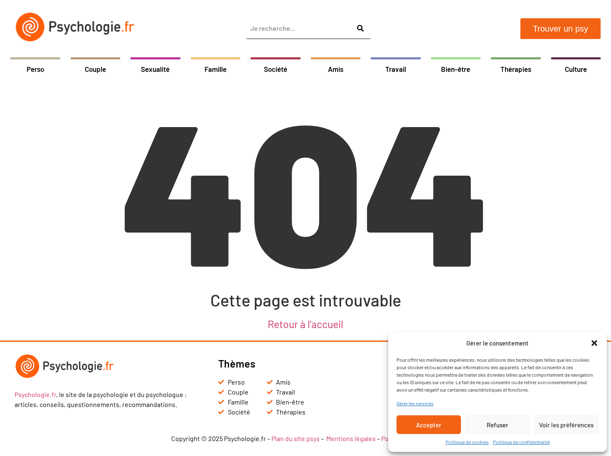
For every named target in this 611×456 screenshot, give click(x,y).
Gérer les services (415, 403)
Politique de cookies (467, 442)
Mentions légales (351, 438)
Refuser (497, 425)
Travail (395, 69)
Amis (335, 69)
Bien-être (455, 69)
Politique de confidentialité (521, 442)
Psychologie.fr (35, 394)
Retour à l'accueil (305, 324)
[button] (594, 343)
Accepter (428, 425)
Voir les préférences (566, 425)
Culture (576, 69)
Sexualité (155, 69)
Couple (95, 69)
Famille (215, 69)
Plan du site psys (295, 438)
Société (275, 69)
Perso (35, 69)
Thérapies (515, 69)
